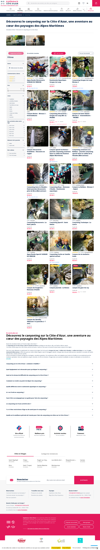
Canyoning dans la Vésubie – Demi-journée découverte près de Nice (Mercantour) (37, 189)
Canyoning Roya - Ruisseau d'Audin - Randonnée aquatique (60, 189)
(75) (56, 78)
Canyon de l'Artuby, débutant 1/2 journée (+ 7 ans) (36, 321)
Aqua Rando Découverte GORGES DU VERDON (36, 81)
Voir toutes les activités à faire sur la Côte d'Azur (38, 528)
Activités (8, 15)
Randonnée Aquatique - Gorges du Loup (58, 81)
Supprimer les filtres (15, 53)
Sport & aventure (17, 15)
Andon (31, 147)
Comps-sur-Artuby (43, 317)
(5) (78, 147)
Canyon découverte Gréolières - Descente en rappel (36, 151)
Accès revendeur (71, 527)
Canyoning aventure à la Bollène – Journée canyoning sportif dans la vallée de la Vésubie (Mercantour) (82, 152)
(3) (33, 78)
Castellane (41, 78)
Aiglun (28, 111)
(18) (33, 185)
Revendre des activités (37, 495)
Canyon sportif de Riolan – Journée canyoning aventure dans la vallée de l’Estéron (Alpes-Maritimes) (60, 152)
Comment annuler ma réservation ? (15, 495)
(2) (33, 285)
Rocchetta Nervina (89, 252)
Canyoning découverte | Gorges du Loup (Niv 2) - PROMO (58, 115)
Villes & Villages (20, 454)
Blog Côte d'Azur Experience (56, 495)
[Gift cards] (79, 3)
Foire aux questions (11, 497)
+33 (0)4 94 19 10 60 (74, 493)
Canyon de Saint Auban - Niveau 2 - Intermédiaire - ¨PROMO (81, 115)
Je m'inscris (84, 480)
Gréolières (79, 285)
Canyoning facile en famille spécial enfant (60, 255)
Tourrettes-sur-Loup (66, 78)
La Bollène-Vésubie (88, 147)
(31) (56, 111)
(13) (79, 252)
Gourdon (64, 111)
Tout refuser (66, 548)
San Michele (42, 285)
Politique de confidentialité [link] (90, 548)
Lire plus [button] (8, 358)
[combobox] (48, 3)
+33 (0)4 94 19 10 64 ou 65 (22, 505)
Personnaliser (77, 548)
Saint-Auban (86, 111)
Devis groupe (86, 522)
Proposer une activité (36, 493)
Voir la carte (59, 53)
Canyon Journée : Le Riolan (59, 288)
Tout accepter (56, 548)
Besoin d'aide (86, 527)
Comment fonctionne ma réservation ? (16, 493)
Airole (62, 185)
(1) (78, 111)
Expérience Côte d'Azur (55, 493)
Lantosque (41, 185)
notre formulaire (85, 497)
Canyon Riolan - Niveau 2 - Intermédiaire (36, 114)
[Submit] (29, 3)
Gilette (54, 147)
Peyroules (32, 220)
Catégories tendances (49, 454)
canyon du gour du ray (80, 288)
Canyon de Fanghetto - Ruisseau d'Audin (35, 289)
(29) (79, 78)
